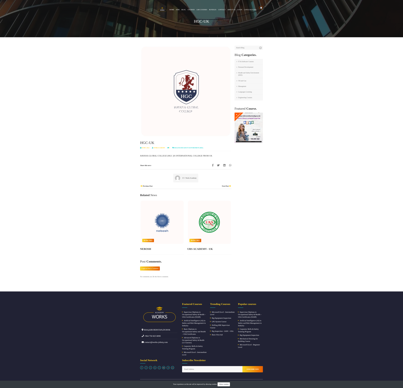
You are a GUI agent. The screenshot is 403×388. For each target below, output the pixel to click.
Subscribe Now (253, 369)
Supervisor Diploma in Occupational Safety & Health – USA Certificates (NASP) (194, 314)
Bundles (212, 9)
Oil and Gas (242, 81)
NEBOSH (145, 249)
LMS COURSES (202, 9)
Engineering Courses (245, 97)
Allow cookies (224, 384)
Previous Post (147, 186)
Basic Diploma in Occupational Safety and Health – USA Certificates (194, 331)
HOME (171, 9)
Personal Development (245, 67)
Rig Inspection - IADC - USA (222, 331)
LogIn (239, 9)
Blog (183, 9)
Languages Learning (245, 92)
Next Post (225, 186)
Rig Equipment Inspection (221, 318)
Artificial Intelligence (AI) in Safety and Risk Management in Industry (194, 323)
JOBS (178, 9)
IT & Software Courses (246, 61)
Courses (191, 9)
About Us (231, 9)
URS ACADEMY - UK (200, 249)
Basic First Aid (217, 335)
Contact (222, 9)
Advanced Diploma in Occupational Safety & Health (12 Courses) (193, 340)
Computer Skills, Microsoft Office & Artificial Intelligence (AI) (248, 125)
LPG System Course (219, 322)
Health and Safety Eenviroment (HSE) (188, 148)
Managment (242, 86)
